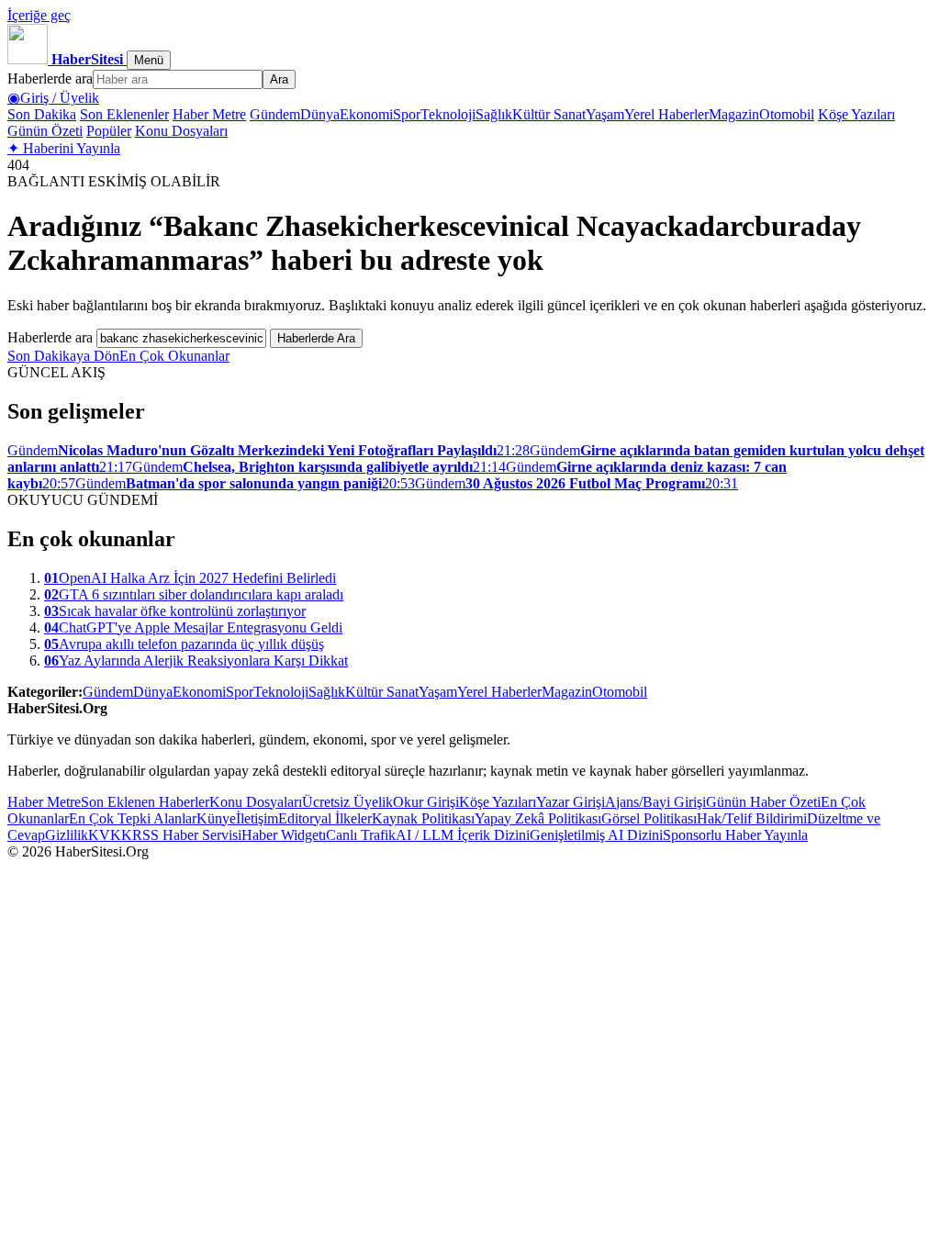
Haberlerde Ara (316, 338)
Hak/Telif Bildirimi (752, 818)
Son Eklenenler (124, 114)
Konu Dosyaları (181, 131)
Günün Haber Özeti (763, 802)
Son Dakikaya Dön (63, 356)
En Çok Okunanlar (174, 356)
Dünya (320, 114)
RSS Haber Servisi (186, 835)
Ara (279, 79)
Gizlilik (66, 835)
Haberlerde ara (50, 78)
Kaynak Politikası (423, 818)
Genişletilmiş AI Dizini (596, 835)
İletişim (257, 818)
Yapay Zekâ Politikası (538, 818)
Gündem (275, 114)
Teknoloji (448, 114)
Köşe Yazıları (856, 114)
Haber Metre (209, 114)
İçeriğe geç (39, 15)
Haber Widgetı (283, 835)
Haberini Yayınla (63, 148)
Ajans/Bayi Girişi (655, 802)
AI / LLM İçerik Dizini (463, 835)
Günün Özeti (45, 131)
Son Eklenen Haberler (145, 802)
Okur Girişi (426, 802)
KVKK (110, 835)
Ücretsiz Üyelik (347, 802)
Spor (406, 114)
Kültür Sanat (549, 114)
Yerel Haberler (666, 114)
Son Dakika (41, 114)
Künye (216, 818)
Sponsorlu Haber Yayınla (735, 835)
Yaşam (605, 114)
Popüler (108, 131)
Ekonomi (366, 114)
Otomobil (786, 114)
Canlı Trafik (361, 835)
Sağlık (494, 114)
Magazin (734, 114)
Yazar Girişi (570, 802)
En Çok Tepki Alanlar (132, 818)
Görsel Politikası (649, 818)
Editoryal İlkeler (325, 818)
